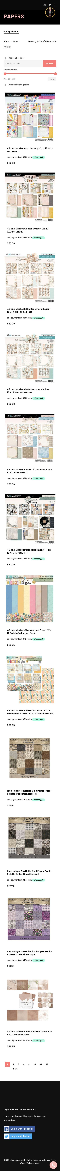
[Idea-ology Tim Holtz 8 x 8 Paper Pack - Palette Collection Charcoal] (30, 840)
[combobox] (11, 31)
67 (47, 1064)
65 (34, 1064)
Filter (52, 79)
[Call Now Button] (53, 1165)
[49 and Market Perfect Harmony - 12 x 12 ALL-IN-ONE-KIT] (30, 519)
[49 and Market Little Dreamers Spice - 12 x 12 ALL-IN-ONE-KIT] (30, 358)
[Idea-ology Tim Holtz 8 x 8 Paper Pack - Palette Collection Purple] (30, 920)
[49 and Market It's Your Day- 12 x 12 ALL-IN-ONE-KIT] (30, 117)
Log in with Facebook (22, 1129)
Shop (15, 41)
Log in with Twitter (21, 1136)
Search (49, 63)
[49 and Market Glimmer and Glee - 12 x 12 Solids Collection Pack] (30, 599)
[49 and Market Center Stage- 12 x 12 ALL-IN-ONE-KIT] (30, 197)
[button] (55, 5)
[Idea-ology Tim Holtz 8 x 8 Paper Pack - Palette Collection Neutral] (30, 759)
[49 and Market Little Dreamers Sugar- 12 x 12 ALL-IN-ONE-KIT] (30, 278)
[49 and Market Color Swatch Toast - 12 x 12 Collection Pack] (30, 1000)
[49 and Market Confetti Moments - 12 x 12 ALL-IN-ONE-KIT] (30, 438)
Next (15, 1069)
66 (41, 1064)
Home (6, 41)
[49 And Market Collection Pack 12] (30, 679)
